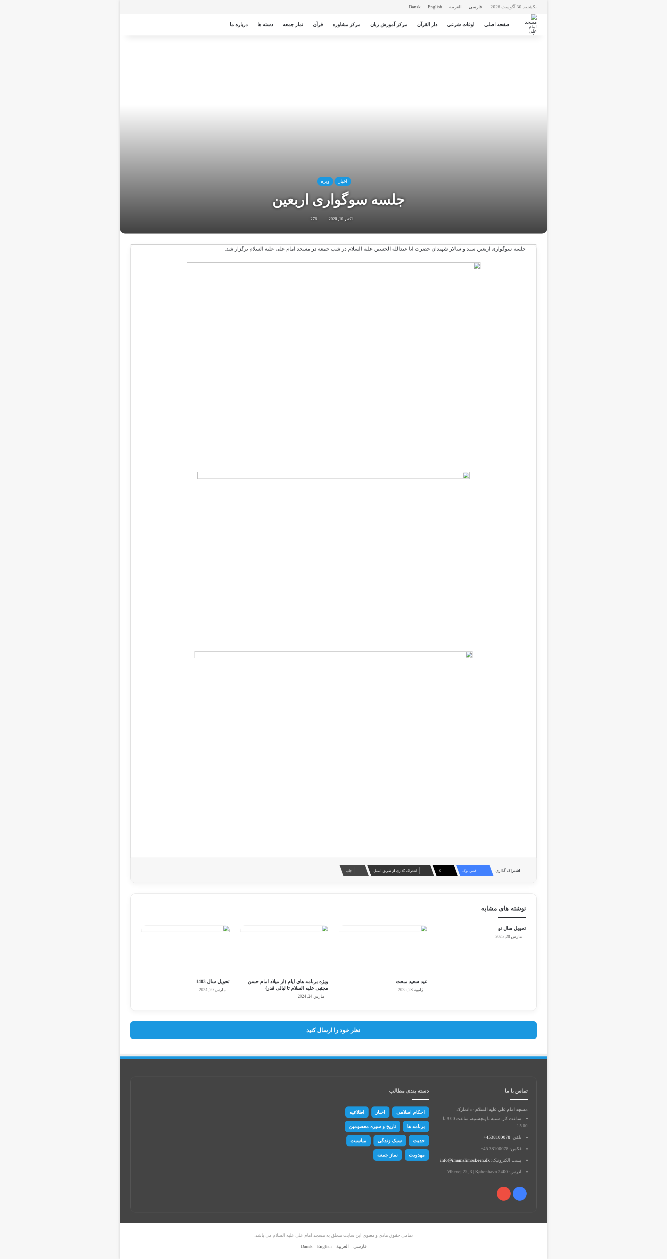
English (435, 6)
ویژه (325, 181)
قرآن (318, 24)
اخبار (342, 181)
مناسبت (359, 1140)
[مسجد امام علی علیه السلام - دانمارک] (529, 24)
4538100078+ (497, 1137)
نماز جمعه (293, 24)
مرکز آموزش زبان (388, 24)
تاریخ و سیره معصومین (372, 1126)
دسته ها (265, 24)
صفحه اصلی (497, 24)
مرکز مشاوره (347, 24)
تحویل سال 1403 (213, 981)
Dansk (415, 6)
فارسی (475, 6)
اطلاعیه (356, 1112)
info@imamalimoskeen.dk (465, 1160)
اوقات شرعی (461, 24)
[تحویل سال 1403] (185, 950)
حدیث (419, 1140)
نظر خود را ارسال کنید (333, 1030)
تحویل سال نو (512, 928)
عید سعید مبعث (411, 981)
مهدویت (417, 1155)
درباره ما (239, 24)
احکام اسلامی (410, 1112)
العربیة (455, 6)
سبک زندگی (390, 1140)
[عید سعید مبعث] (383, 950)
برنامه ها (416, 1126)
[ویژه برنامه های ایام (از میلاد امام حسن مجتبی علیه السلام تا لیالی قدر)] (284, 950)
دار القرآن (427, 24)
